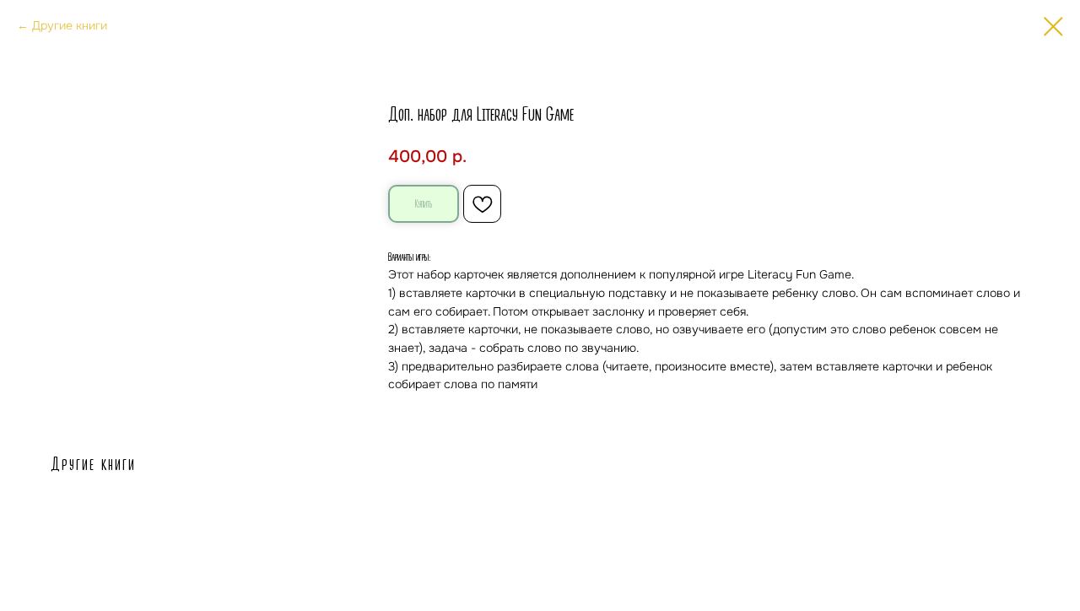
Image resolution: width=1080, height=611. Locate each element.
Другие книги (69, 25)
